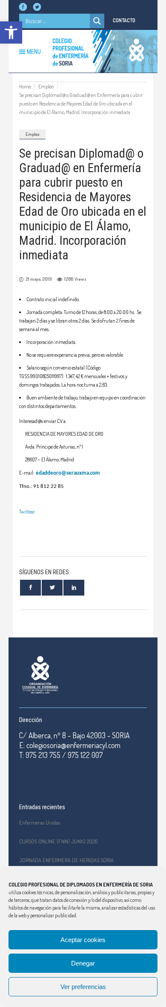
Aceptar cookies (83, 939)
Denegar (83, 963)
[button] (11, 32)
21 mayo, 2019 (39, 279)
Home (25, 86)
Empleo (46, 86)
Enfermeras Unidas (39, 822)
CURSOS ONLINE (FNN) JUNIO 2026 (58, 841)
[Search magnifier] (97, 21)
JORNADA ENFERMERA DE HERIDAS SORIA (66, 860)
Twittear (27, 511)
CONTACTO (124, 20)
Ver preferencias (83, 986)
